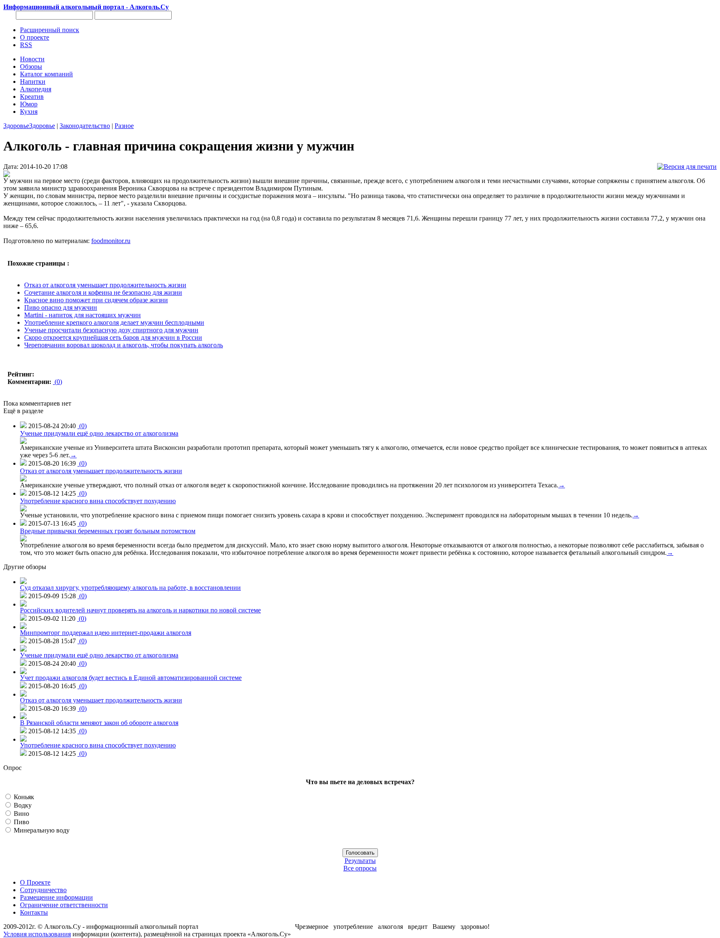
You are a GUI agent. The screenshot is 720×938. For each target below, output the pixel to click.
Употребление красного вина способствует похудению (98, 500)
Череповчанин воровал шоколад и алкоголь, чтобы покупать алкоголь (123, 345)
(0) (57, 381)
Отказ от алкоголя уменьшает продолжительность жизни (105, 284)
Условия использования (37, 934)
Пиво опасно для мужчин (60, 307)
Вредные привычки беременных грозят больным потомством (107, 530)
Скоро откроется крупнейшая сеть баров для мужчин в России (113, 337)
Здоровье (16, 125)
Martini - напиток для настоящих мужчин (82, 315)
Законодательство (85, 125)
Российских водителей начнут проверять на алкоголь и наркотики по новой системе (140, 610)
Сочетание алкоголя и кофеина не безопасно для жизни (103, 292)
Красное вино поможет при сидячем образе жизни (96, 299)
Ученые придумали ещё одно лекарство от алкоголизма (99, 433)
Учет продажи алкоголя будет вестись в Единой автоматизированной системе (131, 677)
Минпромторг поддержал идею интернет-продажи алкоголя (105, 632)
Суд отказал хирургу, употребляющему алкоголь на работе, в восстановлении (130, 587)
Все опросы (360, 868)
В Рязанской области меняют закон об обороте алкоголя (99, 722)
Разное (124, 125)
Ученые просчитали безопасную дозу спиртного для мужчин (111, 330)
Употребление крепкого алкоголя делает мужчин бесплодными (114, 322)
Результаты (360, 860)
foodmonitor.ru (110, 240)
